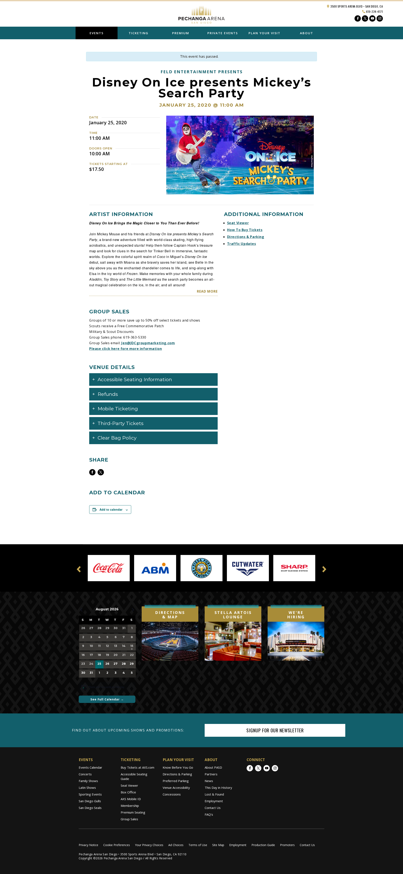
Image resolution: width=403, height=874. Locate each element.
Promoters (287, 845)
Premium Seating (133, 812)
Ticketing (138, 33)
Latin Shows (87, 787)
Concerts (85, 774)
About (306, 33)
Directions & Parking (245, 236)
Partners (211, 774)
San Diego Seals (90, 808)
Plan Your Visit (264, 33)
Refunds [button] (108, 394)
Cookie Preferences (116, 845)
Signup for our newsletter (275, 730)
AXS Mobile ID (131, 799)
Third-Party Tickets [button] (120, 423)
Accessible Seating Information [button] (135, 379)
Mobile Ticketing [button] (118, 409)
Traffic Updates (241, 243)
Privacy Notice (88, 845)
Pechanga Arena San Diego (201, 13)
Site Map (218, 845)
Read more (207, 291)
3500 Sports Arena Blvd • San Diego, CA (356, 6)
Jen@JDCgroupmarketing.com (148, 343)
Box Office (128, 792)
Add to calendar (110, 509)
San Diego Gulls (90, 801)
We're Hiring (296, 614)
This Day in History (218, 787)
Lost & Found (214, 794)
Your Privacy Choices (149, 845)
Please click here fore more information (125, 348)
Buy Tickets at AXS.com (137, 767)
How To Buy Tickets (245, 230)
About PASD (213, 767)
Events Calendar (90, 767)
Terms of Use (197, 845)
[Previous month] (81, 609)
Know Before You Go (178, 767)
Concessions (172, 794)
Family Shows (88, 781)
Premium (180, 33)
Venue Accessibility (176, 787)
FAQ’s (209, 814)
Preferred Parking (176, 781)
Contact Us (213, 808)
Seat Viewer (238, 223)
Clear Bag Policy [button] (117, 438)
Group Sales (129, 819)
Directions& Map (170, 614)
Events (96, 33)
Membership (130, 805)
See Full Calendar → (107, 699)
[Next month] (132, 609)
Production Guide (263, 845)
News (209, 781)
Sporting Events (90, 794)
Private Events (222, 33)
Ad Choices (175, 845)
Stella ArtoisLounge (233, 614)
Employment (214, 801)
